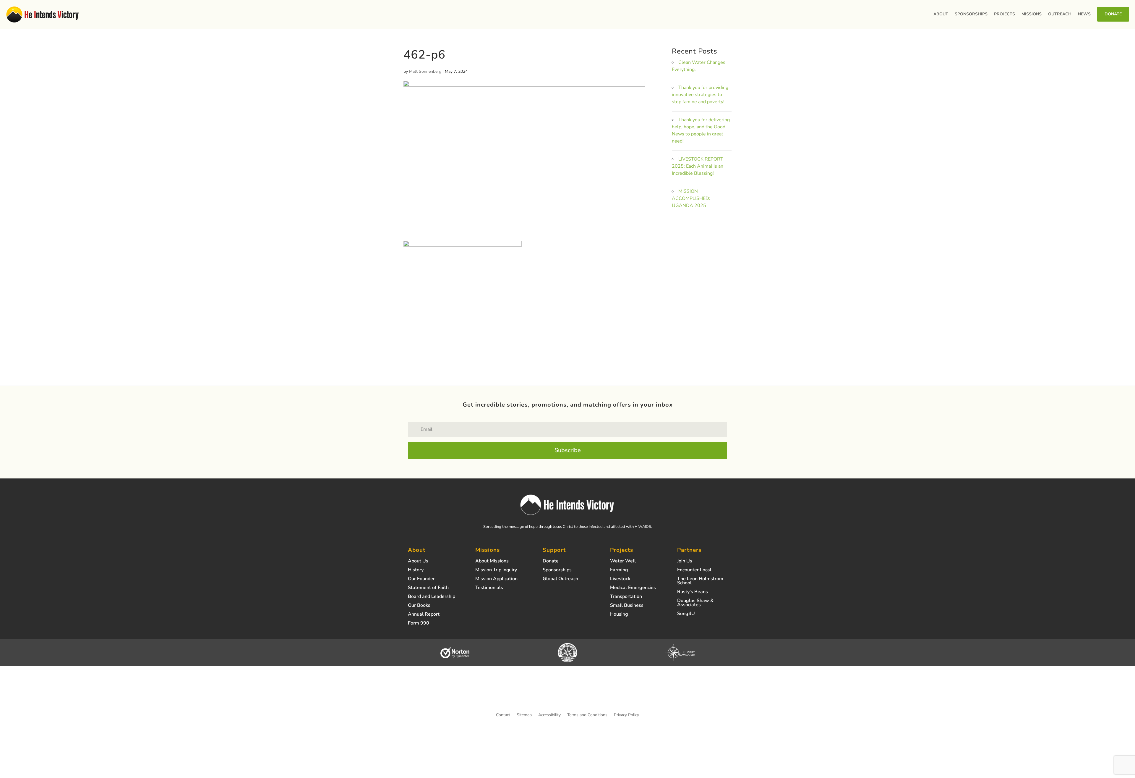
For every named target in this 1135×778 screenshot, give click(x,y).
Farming (619, 570)
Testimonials (489, 588)
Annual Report (424, 614)
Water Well (623, 561)
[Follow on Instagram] (544, 694)
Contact (503, 715)
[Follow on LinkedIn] (591, 694)
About (940, 14)
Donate (1113, 14)
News (1084, 14)
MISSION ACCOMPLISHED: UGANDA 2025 (691, 198)
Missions (1032, 14)
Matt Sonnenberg (425, 71)
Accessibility (549, 715)
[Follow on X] (567, 694)
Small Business (626, 606)
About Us (418, 561)
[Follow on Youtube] (579, 694)
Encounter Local (694, 570)
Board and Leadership (431, 597)
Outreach (1059, 14)
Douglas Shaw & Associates (695, 603)
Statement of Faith (428, 588)
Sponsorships (971, 14)
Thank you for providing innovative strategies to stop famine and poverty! (700, 94)
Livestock (620, 579)
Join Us (684, 561)
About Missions (492, 561)
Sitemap (524, 715)
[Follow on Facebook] (555, 694)
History (416, 570)
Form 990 (418, 623)
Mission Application (496, 579)
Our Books (419, 606)
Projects (1004, 14)
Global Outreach (560, 579)
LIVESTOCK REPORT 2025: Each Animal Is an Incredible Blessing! (697, 166)
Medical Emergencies (633, 588)
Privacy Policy (626, 715)
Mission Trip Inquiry (496, 570)
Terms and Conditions (587, 715)
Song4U (686, 614)
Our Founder (421, 579)
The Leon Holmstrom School (700, 581)
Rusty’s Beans (692, 592)
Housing (619, 614)
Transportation (626, 597)
